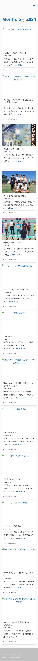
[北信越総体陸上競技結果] (19, 229)
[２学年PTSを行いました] (19, 465)
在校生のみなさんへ (13, 119)
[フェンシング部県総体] (19, 512)
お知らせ (6, 70)
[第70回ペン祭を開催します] (19, 135)
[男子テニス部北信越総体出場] (19, 182)
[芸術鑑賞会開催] (19, 419)
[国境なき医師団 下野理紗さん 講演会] (19, 559)
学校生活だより (12, 213)
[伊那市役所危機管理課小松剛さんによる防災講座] (19, 608)
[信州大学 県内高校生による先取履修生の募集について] (19, 86)
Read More (19, 65)
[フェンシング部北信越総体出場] (19, 275)
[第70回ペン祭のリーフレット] (19, 39)
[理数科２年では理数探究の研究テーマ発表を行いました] (19, 369)
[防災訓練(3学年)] (19, 322)
